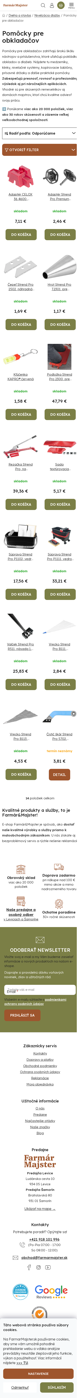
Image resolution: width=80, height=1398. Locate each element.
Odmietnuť (20, 1387)
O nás (40, 1108)
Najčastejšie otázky (40, 1121)
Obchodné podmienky (40, 1066)
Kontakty (40, 1053)
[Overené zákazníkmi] (20, 1292)
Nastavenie (38, 1374)
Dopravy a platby (40, 1060)
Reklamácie (40, 1078)
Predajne (40, 1115)
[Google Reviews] (51, 1292)
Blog (40, 1133)
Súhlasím (57, 1387)
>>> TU (22, 1363)
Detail (59, 775)
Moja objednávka (40, 1084)
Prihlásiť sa (22, 1015)
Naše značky (40, 1127)
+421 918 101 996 (44, 1239)
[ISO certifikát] (40, 1314)
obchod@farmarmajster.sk (44, 1257)
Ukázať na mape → (40, 1209)
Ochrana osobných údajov (40, 1072)
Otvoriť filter (24, 150)
